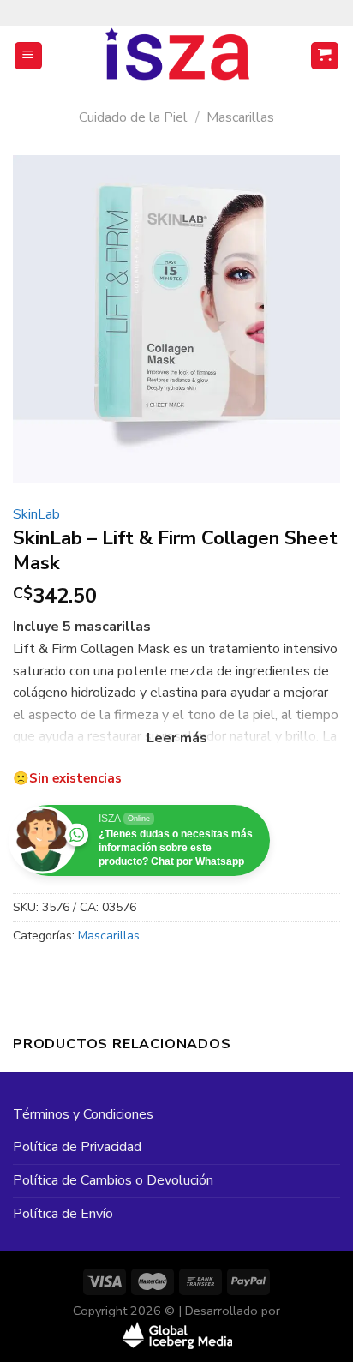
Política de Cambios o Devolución (113, 1180)
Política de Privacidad (77, 1146)
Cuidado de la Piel (133, 117)
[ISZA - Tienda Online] (176, 56)
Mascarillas (240, 117)
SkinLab (36, 514)
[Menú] (29, 56)
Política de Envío (63, 1213)
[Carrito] (325, 56)
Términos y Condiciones (83, 1114)
